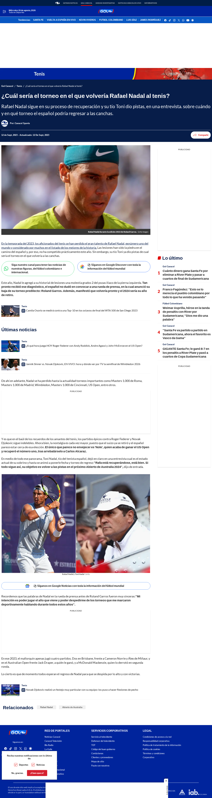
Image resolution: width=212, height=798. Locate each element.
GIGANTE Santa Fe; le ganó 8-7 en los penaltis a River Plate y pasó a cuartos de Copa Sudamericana (186, 352)
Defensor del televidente (103, 741)
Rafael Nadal (46, 707)
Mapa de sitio (97, 761)
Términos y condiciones (154, 753)
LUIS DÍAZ (131, 20)
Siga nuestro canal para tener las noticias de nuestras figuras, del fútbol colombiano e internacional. (38, 268)
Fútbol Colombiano (172, 303)
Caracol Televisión (53, 741)
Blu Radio (49, 745)
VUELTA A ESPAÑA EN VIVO (61, 20)
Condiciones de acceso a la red (157, 737)
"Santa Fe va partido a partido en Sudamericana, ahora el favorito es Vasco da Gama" (187, 334)
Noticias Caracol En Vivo (129, 3)
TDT (93, 745)
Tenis (19, 86)
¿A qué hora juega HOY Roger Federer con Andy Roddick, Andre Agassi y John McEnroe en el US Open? (84, 345)
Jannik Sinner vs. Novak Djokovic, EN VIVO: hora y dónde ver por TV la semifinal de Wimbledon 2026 (83, 364)
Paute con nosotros (100, 766)
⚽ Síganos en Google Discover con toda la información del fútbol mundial (114, 266)
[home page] (57, 3)
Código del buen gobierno (103, 749)
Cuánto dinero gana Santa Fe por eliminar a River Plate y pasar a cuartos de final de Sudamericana (186, 274)
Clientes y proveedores (102, 757)
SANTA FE (38, 20)
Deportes (23, 764)
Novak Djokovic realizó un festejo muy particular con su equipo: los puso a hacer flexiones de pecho (82, 689)
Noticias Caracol (52, 737)
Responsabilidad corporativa (156, 741)
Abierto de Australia (72, 707)
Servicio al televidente (101, 737)
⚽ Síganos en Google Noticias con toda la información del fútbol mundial (78, 585)
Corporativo (148, 757)
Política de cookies (151, 749)
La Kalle (48, 749)
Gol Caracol (86, 3)
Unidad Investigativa (105, 3)
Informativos (150, 3)
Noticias (40, 764)
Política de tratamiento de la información (162, 745)
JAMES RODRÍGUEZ (150, 20)
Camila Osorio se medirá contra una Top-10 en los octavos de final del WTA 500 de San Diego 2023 (81, 310)
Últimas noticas (70, 3)
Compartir (203, 135)
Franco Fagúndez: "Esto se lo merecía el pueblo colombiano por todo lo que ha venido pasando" (186, 293)
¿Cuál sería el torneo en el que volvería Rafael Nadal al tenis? (53, 86)
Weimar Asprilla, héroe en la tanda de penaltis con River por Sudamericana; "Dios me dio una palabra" (186, 313)
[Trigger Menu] (4, 11)
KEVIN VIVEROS (87, 20)
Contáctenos (97, 753)
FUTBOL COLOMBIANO (111, 20)
